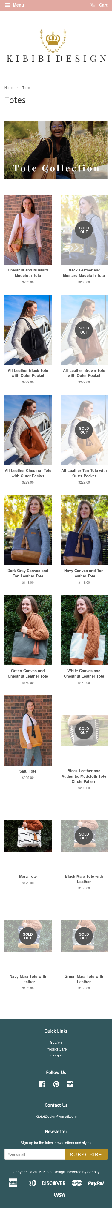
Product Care (56, 1048)
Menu (18, 5)
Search (56, 1042)
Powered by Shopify (83, 1171)
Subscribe (86, 1154)
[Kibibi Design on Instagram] (70, 1085)
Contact (56, 1055)
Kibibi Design (54, 1171)
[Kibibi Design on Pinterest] (56, 1085)
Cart (103, 5)
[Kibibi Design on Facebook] (42, 1085)
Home (8, 87)
